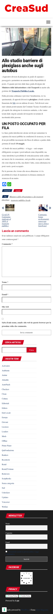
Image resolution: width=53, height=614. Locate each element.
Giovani (5, 422)
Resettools (6, 459)
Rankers (5, 455)
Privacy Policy (12, 596)
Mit (14, 103)
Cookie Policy (25, 596)
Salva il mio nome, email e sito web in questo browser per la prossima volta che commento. (26, 324)
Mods (4, 436)
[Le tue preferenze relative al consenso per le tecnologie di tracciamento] (4, 609)
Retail (4, 464)
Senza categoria (8, 483)
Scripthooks (6, 478)
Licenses (5, 426)
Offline (4, 440)
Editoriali (5, 403)
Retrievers (6, 473)
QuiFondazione (8, 450)
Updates (5, 497)
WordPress (25, 609)
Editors (4, 408)
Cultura (5, 398)
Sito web (5, 306)
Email (5, 294)
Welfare (5, 506)
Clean (4, 394)
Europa (5, 417)
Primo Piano (6, 445)
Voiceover (6, 502)
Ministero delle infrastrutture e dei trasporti (26, 196)
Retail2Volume (8, 469)
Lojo (17, 600)
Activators (6, 365)
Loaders (5, 431)
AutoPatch (6, 384)
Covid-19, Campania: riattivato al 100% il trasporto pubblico (6, 220)
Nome (5, 282)
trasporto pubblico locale (20, 200)
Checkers (5, 389)
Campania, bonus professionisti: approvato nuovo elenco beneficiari (43, 220)
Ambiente (5, 370)
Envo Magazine (42, 609)
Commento (7, 243)
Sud (3, 487)
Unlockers (6, 492)
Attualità (18, 191)
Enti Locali (6, 412)
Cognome (9, 533)
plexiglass (5, 199)
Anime (4, 375)
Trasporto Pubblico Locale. (23, 90)
